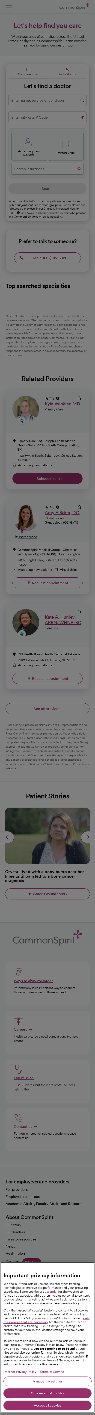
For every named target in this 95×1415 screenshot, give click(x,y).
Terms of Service (52, 1372)
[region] (47, 1337)
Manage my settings (48, 1381)
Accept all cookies (47, 1405)
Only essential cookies (47, 1393)
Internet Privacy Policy (19, 1372)
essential (51, 1291)
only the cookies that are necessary (46, 1320)
